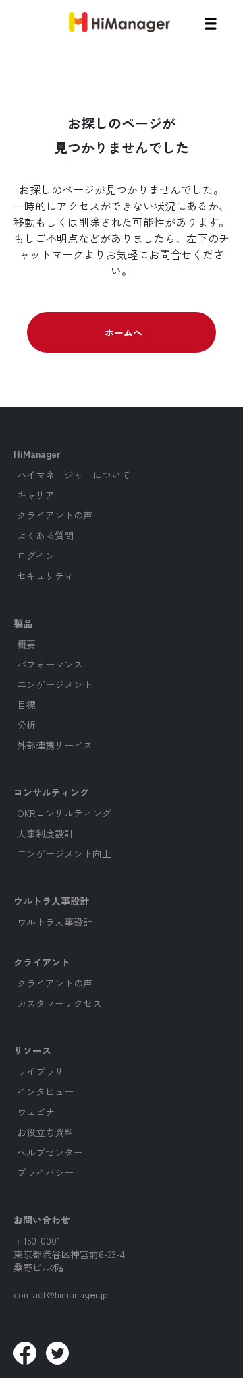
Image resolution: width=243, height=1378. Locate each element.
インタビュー (45, 1091)
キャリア (36, 495)
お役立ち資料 (45, 1132)
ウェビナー (40, 1111)
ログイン (36, 555)
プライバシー (45, 1172)
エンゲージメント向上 (64, 853)
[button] (210, 22)
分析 (26, 724)
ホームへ (123, 332)
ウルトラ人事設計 (54, 921)
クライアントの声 (54, 515)
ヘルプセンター (50, 1152)
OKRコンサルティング (64, 813)
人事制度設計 (45, 833)
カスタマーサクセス (59, 1003)
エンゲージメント (54, 684)
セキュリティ (45, 575)
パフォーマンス (50, 664)
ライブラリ (40, 1071)
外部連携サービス (54, 745)
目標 (26, 704)
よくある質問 (45, 535)
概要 (26, 644)
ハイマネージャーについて (73, 474)
